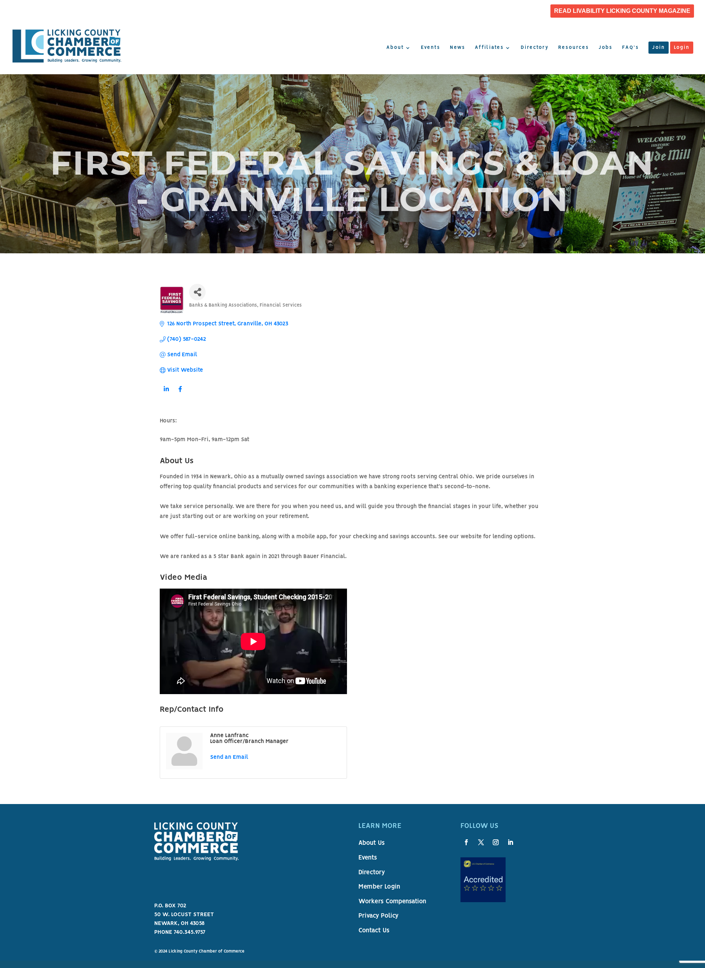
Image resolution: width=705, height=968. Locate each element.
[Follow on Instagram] (496, 842)
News (457, 47)
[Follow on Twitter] (481, 842)
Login (682, 47)
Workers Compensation (392, 902)
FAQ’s (630, 47)
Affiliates (489, 47)
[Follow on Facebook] (466, 842)
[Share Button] (197, 292)
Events (430, 47)
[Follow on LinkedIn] (510, 842)
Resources (573, 47)
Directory (535, 47)
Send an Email (229, 757)
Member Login (379, 887)
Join (658, 47)
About (395, 47)
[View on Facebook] (180, 394)
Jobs (605, 47)
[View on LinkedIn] (166, 394)
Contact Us (374, 931)
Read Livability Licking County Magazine (622, 11)
